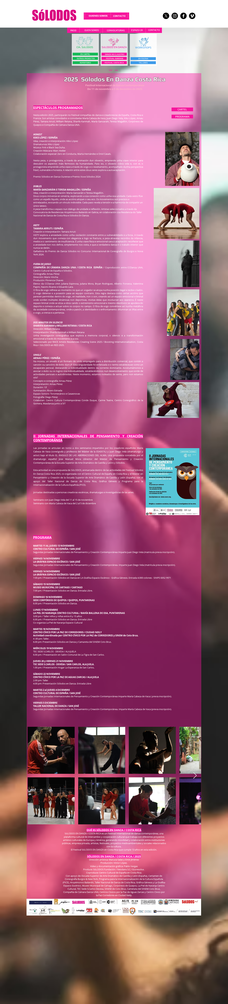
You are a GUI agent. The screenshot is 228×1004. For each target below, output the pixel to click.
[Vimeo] (192, 16)
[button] (84, 47)
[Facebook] (183, 16)
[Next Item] (195, 775)
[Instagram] (175, 16)
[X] (166, 16)
